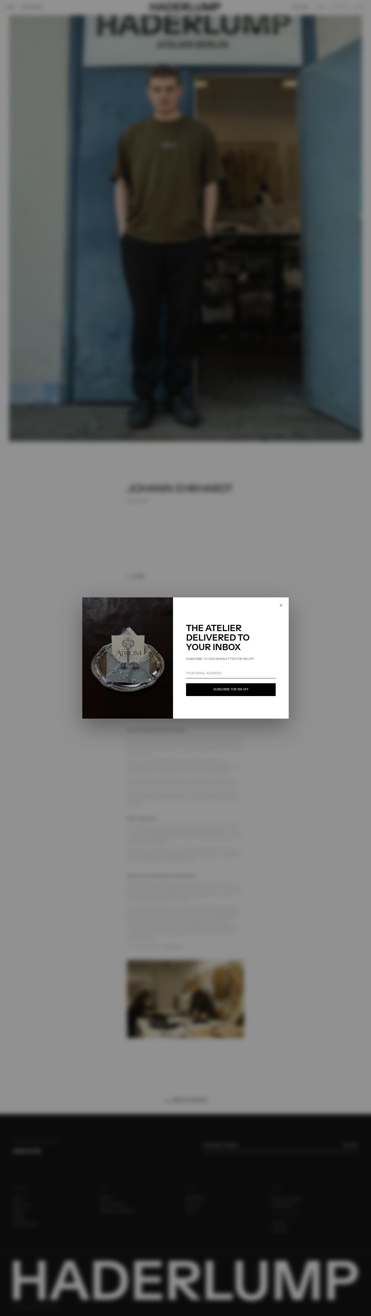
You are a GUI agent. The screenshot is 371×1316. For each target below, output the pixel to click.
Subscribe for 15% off (231, 689)
